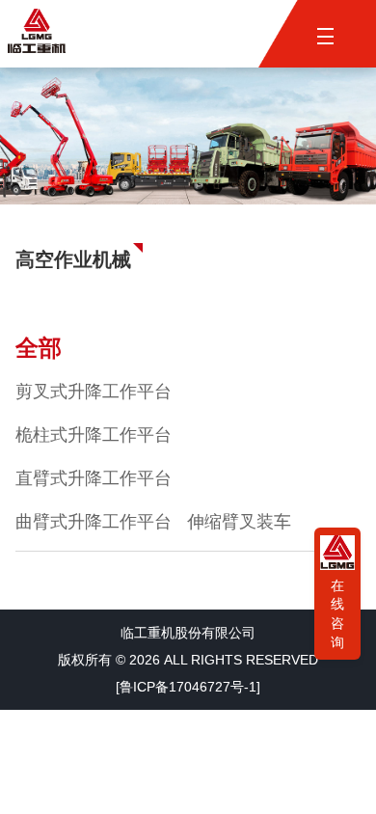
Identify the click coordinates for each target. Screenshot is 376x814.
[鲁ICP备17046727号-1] (188, 686)
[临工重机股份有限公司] (37, 33)
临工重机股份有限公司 (188, 632)
